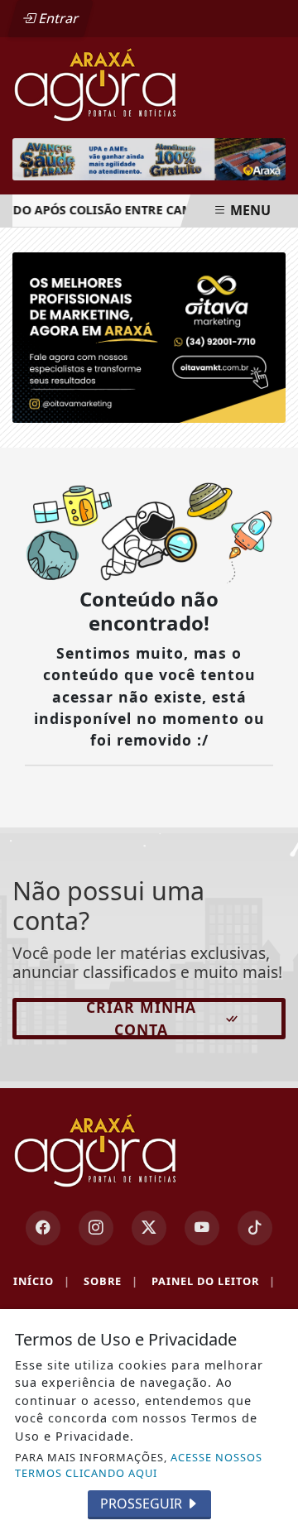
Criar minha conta (141, 1018)
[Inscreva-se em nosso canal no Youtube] (202, 1228)
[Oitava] (149, 336)
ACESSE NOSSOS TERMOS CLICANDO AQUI (138, 1465)
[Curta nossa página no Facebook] (43, 1228)
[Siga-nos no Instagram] (96, 1228)
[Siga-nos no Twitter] (149, 1228)
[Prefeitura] (149, 159)
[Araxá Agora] (149, 83)
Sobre (111, 1280)
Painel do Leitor (213, 1280)
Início (41, 1280)
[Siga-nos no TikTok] (255, 1228)
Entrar (57, 18)
